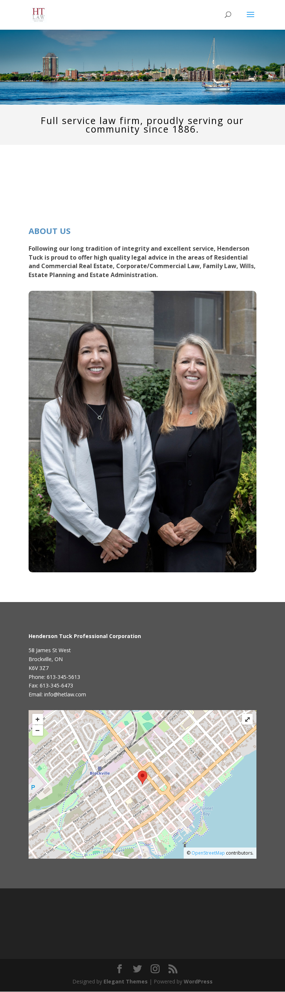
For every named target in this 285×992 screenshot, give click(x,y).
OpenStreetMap (208, 853)
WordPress (198, 981)
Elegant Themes (126, 981)
